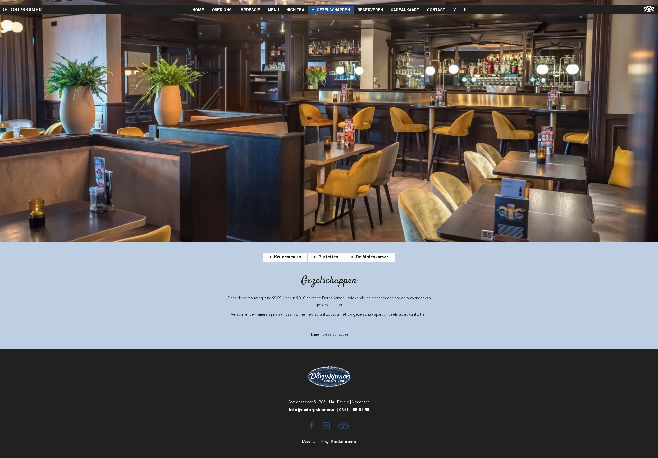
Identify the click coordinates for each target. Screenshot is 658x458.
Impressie (249, 10)
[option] (329, 121)
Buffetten (328, 257)
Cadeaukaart (405, 10)
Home (198, 10)
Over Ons (222, 10)
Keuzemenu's (287, 257)
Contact (436, 10)
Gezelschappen (333, 10)
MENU (273, 10)
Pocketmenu (343, 441)
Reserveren (370, 10)
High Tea (295, 10)
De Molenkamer (372, 257)
